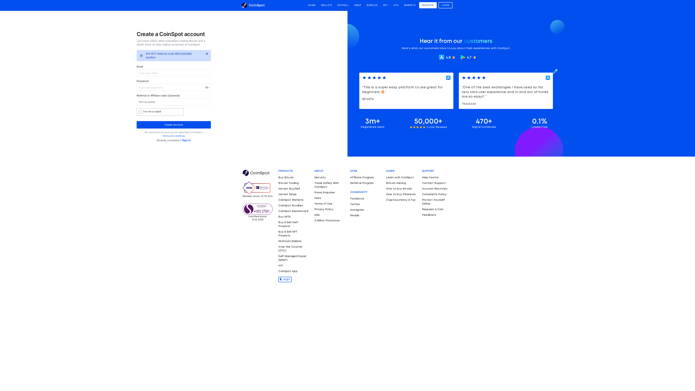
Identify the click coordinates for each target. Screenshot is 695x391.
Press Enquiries (324, 193)
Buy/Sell (343, 5)
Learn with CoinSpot (400, 177)
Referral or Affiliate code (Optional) (158, 95)
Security (320, 177)
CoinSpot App (288, 271)
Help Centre (430, 177)
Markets (410, 5)
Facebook (357, 199)
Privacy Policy (323, 209)
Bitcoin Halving (396, 183)
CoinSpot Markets (290, 200)
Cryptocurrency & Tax (400, 200)
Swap (357, 5)
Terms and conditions (174, 135)
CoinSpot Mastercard (293, 211)
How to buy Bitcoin (399, 189)
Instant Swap (287, 194)
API (280, 266)
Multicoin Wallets (290, 241)
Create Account (174, 124)
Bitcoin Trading (288, 183)
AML (317, 215)
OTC (396, 5)
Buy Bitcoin (286, 177)
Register (428, 5)
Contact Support (434, 183)
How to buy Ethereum (401, 194)
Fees (317, 198)
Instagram (357, 210)
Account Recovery (435, 189)
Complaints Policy (434, 194)
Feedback (429, 215)
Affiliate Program (362, 177)
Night (286, 279)
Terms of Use (323, 204)
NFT (385, 5)
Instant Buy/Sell (289, 189)
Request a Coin (432, 209)
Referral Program (362, 183)
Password (143, 81)
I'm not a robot (152, 111)
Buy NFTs (284, 217)
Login (446, 5)
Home (311, 5)
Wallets (326, 5)
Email (140, 66)
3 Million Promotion (327, 221)
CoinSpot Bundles (290, 206)
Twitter (355, 204)
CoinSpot (256, 5)
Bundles (372, 5)
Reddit (355, 216)
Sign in (186, 140)
